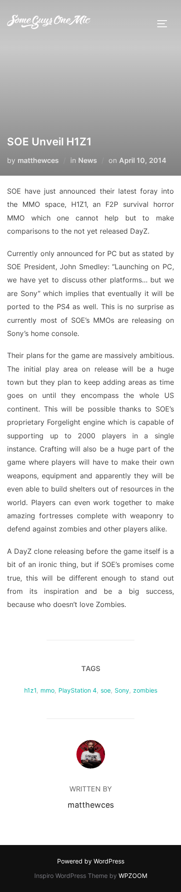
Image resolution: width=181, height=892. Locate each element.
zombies (145, 690)
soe (106, 690)
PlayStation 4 (77, 690)
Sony (122, 690)
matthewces (38, 160)
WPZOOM (133, 875)
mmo (47, 690)
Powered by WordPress (90, 861)
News (87, 160)
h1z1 (30, 690)
